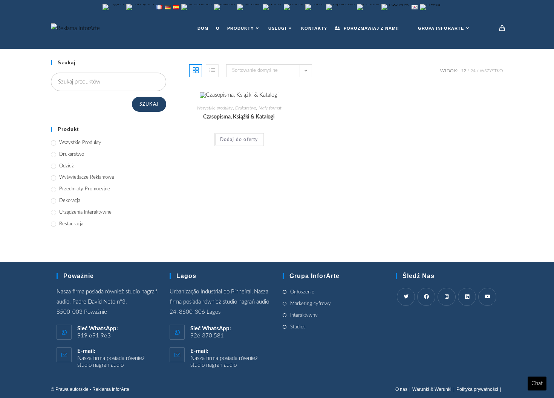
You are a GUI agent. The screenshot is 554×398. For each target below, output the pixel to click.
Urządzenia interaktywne (85, 212)
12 (463, 70)
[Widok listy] (212, 70)
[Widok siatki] (195, 70)
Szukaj (149, 104)
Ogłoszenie (302, 292)
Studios (298, 327)
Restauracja (71, 224)
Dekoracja (69, 200)
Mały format (270, 108)
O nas (401, 389)
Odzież (66, 166)
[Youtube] (487, 297)
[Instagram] (447, 297)
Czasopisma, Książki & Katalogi (239, 117)
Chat (537, 383)
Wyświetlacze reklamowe (86, 177)
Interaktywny (304, 315)
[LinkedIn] (467, 297)
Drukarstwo (245, 108)
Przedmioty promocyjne (84, 189)
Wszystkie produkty (215, 108)
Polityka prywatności (477, 389)
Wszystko (491, 70)
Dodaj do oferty (239, 139)
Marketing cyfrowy (310, 303)
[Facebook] (426, 297)
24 (473, 70)
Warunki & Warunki (431, 389)
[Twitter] (406, 297)
